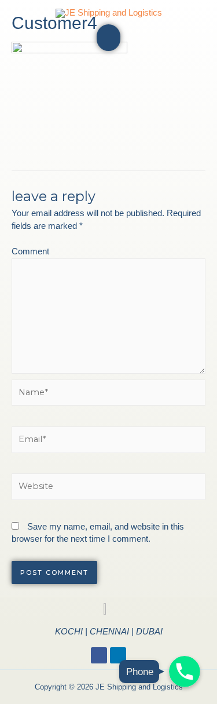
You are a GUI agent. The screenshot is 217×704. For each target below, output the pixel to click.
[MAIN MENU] (108, 37)
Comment (30, 251)
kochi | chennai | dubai (109, 631)
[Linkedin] (118, 655)
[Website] (108, 489)
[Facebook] (99, 655)
